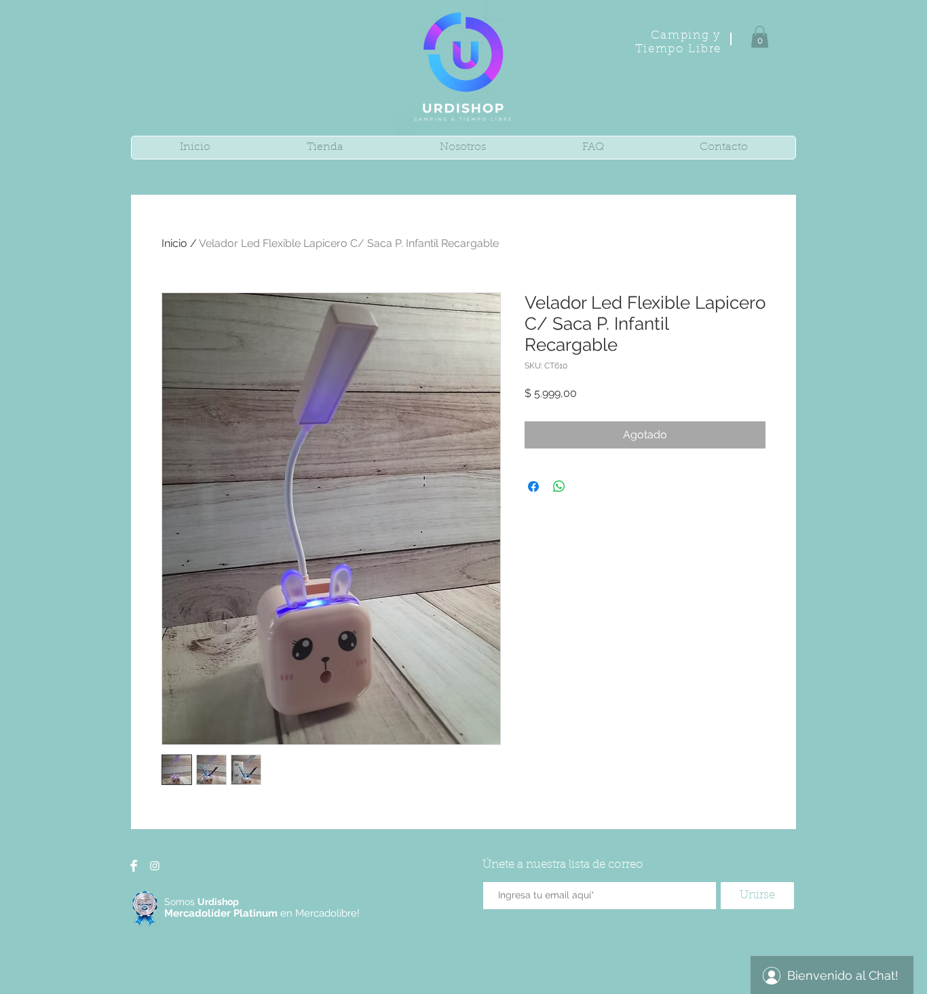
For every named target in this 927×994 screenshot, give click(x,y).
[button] (760, 36)
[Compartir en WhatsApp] (559, 486)
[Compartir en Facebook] (533, 486)
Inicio (174, 243)
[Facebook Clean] (134, 866)
